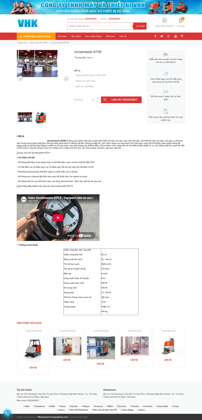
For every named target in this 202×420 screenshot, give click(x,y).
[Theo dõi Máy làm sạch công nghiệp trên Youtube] (175, 36)
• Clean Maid (162, 406)
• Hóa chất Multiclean (78, 410)
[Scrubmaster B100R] (67, 346)
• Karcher (73, 406)
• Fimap (175, 406)
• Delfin (51, 406)
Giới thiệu (62, 36)
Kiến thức (110, 36)
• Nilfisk (109, 406)
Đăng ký (170, 26)
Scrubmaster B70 (135, 331)
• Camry (61, 410)
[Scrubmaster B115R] (101, 348)
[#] (101, 7)
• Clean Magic (127, 410)
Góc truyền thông (93, 36)
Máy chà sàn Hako (39, 42)
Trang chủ (22, 42)
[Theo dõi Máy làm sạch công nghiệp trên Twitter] (161, 36)
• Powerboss (39, 406)
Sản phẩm (76, 36)
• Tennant (134, 406)
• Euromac (121, 406)
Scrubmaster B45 (168, 331)
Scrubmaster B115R (101, 331)
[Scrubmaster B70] (135, 346)
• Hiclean (85, 406)
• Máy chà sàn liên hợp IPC (104, 410)
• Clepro (141, 410)
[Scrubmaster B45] (168, 346)
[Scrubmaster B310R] (34, 350)
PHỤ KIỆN (21, 132)
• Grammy (98, 406)
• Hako (26, 406)
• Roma (62, 406)
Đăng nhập (160, 26)
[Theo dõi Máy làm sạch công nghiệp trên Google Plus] (168, 36)
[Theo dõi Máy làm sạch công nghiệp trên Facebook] (155, 36)
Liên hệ (122, 36)
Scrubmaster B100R (67, 331)
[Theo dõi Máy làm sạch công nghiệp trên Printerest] (182, 36)
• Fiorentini (147, 406)
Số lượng (78, 99)
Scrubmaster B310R (33, 331)
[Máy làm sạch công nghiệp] (28, 23)
